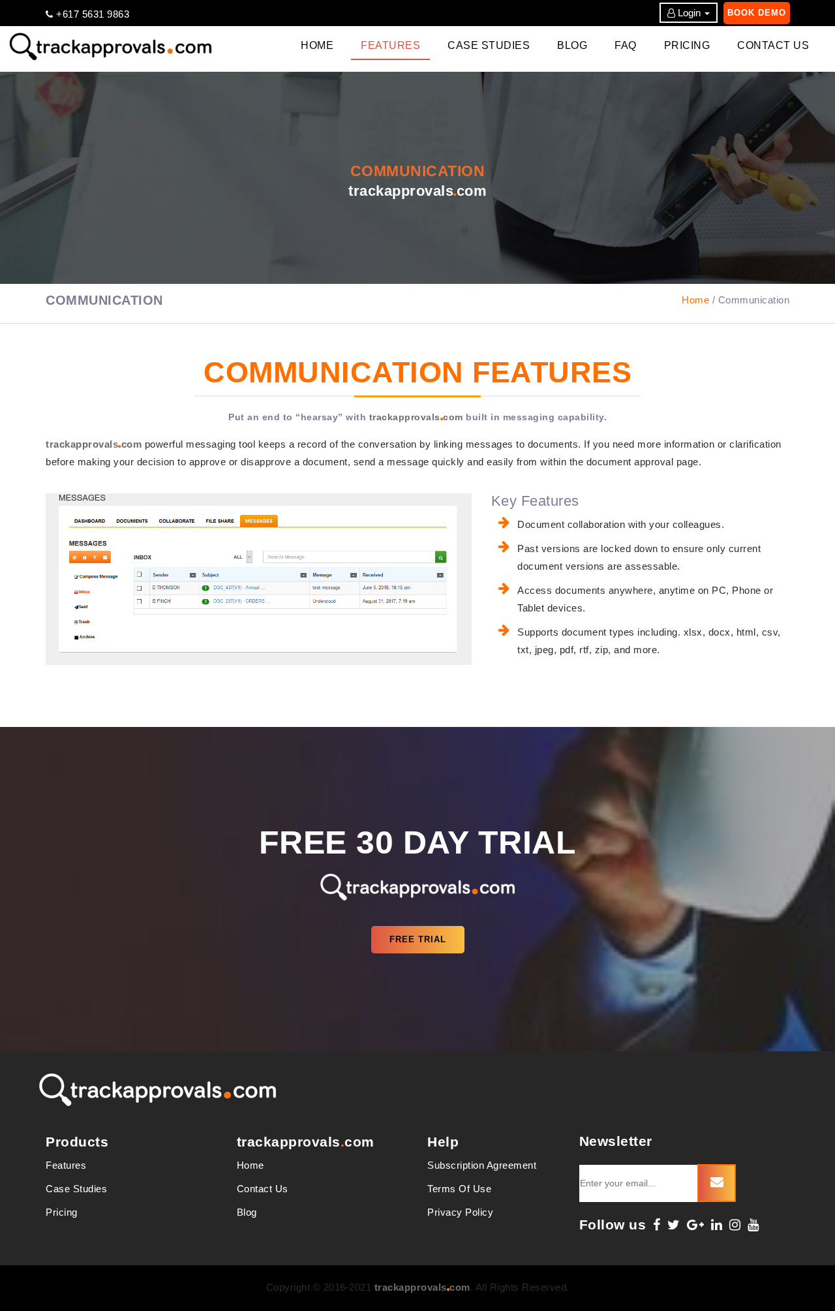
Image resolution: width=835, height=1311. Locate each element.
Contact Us (262, 1188)
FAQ (626, 45)
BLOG (572, 45)
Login (689, 12)
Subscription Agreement (481, 1165)
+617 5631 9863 (92, 14)
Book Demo (756, 13)
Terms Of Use (459, 1188)
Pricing (62, 1212)
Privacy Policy (460, 1212)
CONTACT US (773, 45)
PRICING (687, 45)
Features (66, 1165)
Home (322, 45)
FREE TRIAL (417, 939)
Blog (247, 1212)
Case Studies (76, 1188)
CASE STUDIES (489, 45)
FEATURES (390, 45)
